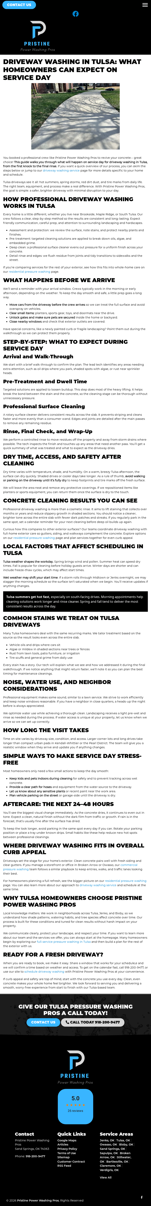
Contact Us (19, 5)
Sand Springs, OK (112, 1149)
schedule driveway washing (44, 971)
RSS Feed (64, 1165)
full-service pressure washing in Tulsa (64, 942)
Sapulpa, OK (109, 1153)
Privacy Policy (67, 1149)
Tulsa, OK (123, 1140)
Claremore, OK (110, 1165)
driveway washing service (61, 170)
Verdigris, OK (109, 1170)
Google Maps (66, 1140)
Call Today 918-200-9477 (94, 1022)
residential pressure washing (29, 271)
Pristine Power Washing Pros (38, 1200)
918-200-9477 (134, 967)
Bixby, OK (126, 1144)
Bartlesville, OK (117, 1161)
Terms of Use (66, 1153)
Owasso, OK (108, 1144)
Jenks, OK (107, 1140)
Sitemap (63, 1157)
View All (105, 1177)
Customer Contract (71, 1161)
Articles (62, 1144)
